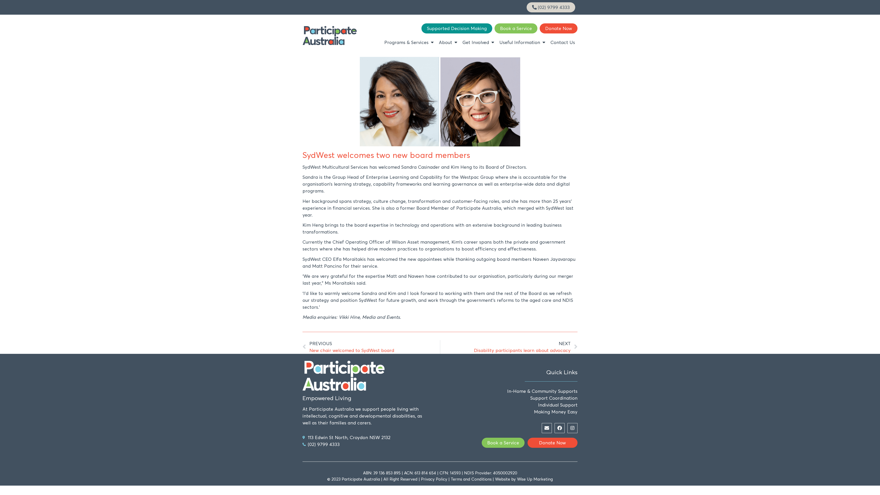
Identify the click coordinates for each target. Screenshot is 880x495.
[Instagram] (572, 428)
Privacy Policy (434, 479)
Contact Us (562, 42)
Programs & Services (406, 42)
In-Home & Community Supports (542, 391)
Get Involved (475, 42)
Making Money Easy (556, 412)
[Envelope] (547, 428)
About (445, 42)
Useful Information (519, 42)
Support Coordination (554, 398)
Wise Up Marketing (535, 479)
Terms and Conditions (471, 479)
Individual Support (558, 405)
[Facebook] (560, 428)
